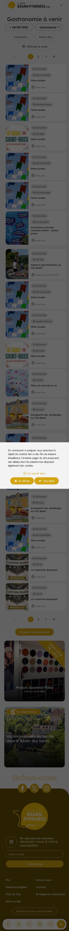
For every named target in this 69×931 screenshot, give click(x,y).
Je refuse (24, 481)
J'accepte (48, 481)
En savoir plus (36, 473)
